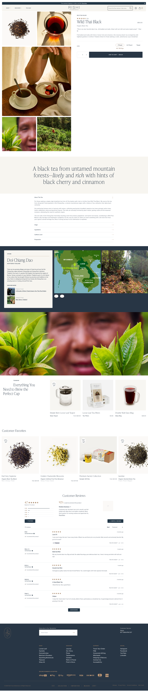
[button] (56, 296)
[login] (136, 8)
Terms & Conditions (132, 685)
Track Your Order (99, 648)
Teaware (42, 660)
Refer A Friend (71, 660)
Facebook (123, 651)
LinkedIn (123, 655)
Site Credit (141, 685)
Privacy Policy (121, 685)
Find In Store (70, 662)
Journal (68, 648)
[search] (131, 8)
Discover (17, 8)
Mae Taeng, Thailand (21, 299)
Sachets (42, 651)
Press (68, 653)
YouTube (123, 653)
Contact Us (97, 660)
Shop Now (84, 3)
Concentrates (43, 653)
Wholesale (96, 655)
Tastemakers (70, 655)
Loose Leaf (43, 648)
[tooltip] (70, 507)
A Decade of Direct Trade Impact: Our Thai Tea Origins (31, 291)
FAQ (94, 651)
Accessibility (97, 662)
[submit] (73, 632)
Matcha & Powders (45, 655)
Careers (69, 657)
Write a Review (117, 521)
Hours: (122, 630)
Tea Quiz (28, 8)
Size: (78, 46)
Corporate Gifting (99, 653)
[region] (108, 506)
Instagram (123, 648)
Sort (108, 527)
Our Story (69, 651)
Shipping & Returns (100, 657)
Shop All (42, 662)
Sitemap (115, 685)
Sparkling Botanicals (46, 657)
